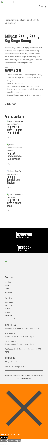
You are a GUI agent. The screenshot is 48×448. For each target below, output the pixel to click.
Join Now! (4, 437)
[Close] (24, 431)
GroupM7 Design (24, 378)
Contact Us (8, 292)
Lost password (10, 319)
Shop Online (9, 302)
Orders (7, 312)
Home (7, 20)
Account (7, 309)
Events (7, 289)
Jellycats (14, 20)
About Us (8, 282)
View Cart (3, 440)
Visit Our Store (10, 305)
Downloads (9, 315)
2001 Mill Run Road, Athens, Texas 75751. (22, 328)
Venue (7, 285)
